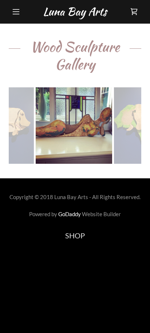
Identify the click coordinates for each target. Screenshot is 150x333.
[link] (75, 12)
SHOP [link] (75, 235)
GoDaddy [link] (69, 214)
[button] (19, 11)
